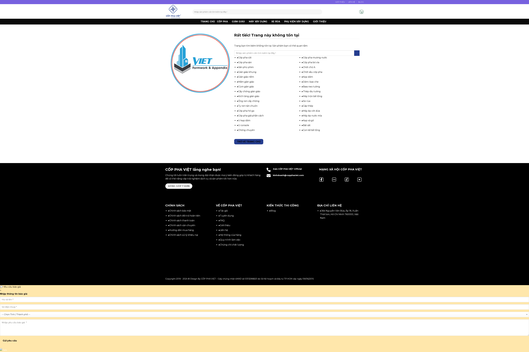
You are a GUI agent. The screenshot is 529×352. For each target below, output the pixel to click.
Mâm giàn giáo (246, 82)
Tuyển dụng (227, 215)
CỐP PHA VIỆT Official (290, 169)
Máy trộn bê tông (312, 96)
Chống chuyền (246, 130)
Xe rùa (306, 101)
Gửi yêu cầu (10, 340)
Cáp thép (308, 106)
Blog (361, 2)
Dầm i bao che (311, 82)
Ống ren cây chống (248, 101)
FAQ (222, 220)
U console (243, 125)
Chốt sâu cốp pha (312, 72)
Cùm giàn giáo (246, 86)
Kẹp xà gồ (308, 120)
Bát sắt (307, 125)
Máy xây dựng (258, 21)
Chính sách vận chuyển (182, 225)
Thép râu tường (312, 91)
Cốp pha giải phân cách (251, 115)
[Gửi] (319, 12)
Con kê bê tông (311, 130)
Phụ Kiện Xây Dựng (296, 21)
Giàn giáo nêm (246, 77)
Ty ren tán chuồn (247, 106)
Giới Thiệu (340, 2)
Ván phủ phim (246, 67)
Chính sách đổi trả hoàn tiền (184, 215)
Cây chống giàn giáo (249, 91)
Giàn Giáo (238, 21)
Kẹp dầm (308, 77)
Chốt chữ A (309, 67)
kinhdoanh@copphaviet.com (288, 175)
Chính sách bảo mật (180, 210)
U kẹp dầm (244, 120)
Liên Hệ (351, 2)
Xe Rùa (275, 21)
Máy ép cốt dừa (311, 111)
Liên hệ (224, 230)
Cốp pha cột (245, 57)
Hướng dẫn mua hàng (181, 230)
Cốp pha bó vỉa (311, 62)
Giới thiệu (319, 21)
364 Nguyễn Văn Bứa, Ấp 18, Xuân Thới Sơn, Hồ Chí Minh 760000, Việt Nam (339, 214)
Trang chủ (208, 21)
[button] (356, 12)
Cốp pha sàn (245, 62)
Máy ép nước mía (312, 115)
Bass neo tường (311, 86)
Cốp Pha (222, 21)
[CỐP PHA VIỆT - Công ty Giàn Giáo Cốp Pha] (176, 11)
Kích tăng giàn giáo (248, 96)
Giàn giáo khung (247, 72)
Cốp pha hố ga (246, 111)
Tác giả (224, 210)
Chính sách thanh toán (182, 220)
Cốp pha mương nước (315, 57)
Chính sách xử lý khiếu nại (183, 235)
